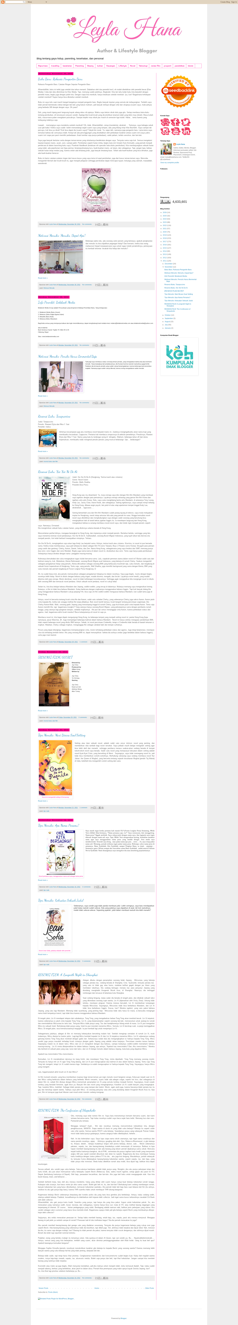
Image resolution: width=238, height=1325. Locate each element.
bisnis (190, 66)
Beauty (90, 66)
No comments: (87, 224)
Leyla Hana (180, 144)
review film (155, 66)
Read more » (43, 278)
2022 (165, 225)
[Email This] (96, 224)
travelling (55, 66)
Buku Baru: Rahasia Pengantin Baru (60, 79)
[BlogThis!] (99, 224)
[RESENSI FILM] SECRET (55, 657)
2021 (165, 229)
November (169, 267)
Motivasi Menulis (49, 288)
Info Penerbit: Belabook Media (56, 302)
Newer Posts (43, 1288)
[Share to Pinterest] (107, 224)
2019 (165, 235)
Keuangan (110, 66)
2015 (165, 248)
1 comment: (84, 642)
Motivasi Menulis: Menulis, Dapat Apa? (62, 236)
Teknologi (143, 66)
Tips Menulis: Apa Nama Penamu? (58, 825)
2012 (165, 258)
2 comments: (83, 717)
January (168, 328)
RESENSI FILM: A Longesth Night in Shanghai (68, 975)
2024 (165, 219)
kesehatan (67, 66)
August (167, 322)
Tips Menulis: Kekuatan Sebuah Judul (60, 900)
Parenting (79, 66)
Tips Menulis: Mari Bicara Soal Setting (61, 735)
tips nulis (46, 811)
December (169, 264)
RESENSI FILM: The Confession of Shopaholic (67, 1110)
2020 (165, 232)
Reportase (43, 66)
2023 (165, 222)
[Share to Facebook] (104, 224)
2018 (165, 238)
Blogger (123, 1318)
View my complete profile (169, 163)
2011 (165, 261)
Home (96, 1288)
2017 (165, 242)
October (168, 315)
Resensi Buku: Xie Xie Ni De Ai (57, 472)
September (169, 318)
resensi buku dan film (51, 461)
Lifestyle (123, 66)
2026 (165, 212)
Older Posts (149, 1288)
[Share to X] (101, 224)
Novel (132, 66)
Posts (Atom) (53, 1292)
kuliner (100, 66)
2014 (165, 251)
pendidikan (179, 66)
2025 (165, 216)
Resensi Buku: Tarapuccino (54, 416)
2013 (165, 254)
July (166, 325)
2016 (165, 245)
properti (167, 66)
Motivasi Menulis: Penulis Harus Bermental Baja (67, 356)
